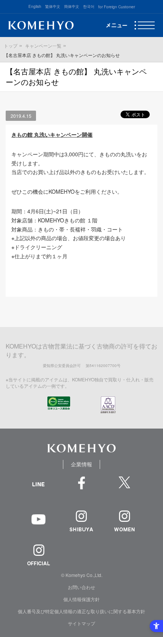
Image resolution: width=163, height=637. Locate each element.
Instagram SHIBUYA (81, 521)
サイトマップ (81, 623)
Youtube (38, 524)
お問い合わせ (81, 587)
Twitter (124, 487)
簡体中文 (71, 6)
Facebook (81, 487)
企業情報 (81, 464)
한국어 (88, 6)
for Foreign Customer (116, 6)
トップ (10, 45)
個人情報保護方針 (81, 599)
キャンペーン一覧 (43, 45)
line (38, 492)
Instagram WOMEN (124, 521)
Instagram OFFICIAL (38, 554)
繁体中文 (52, 6)
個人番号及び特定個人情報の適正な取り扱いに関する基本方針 (81, 611)
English (34, 6)
